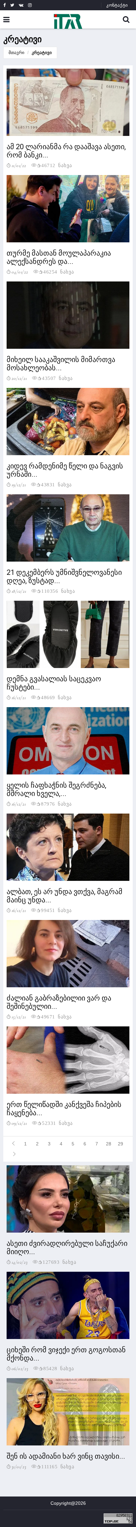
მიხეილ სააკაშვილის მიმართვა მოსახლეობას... (61, 363)
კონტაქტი (117, 5)
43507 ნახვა (57, 377)
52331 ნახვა (57, 1122)
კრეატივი (42, 52)
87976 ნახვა (56, 803)
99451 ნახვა (56, 909)
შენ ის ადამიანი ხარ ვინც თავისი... (66, 1456)
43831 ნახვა (56, 484)
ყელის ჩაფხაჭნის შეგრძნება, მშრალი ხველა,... (56, 789)
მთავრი (16, 52)
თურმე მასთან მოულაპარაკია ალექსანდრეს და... (59, 257)
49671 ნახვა (56, 1016)
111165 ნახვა (57, 1466)
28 (108, 1143)
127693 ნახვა (59, 1261)
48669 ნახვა (56, 697)
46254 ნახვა (58, 271)
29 (120, 1143)
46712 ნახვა (56, 164)
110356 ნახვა (58, 590)
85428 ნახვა (58, 1368)
